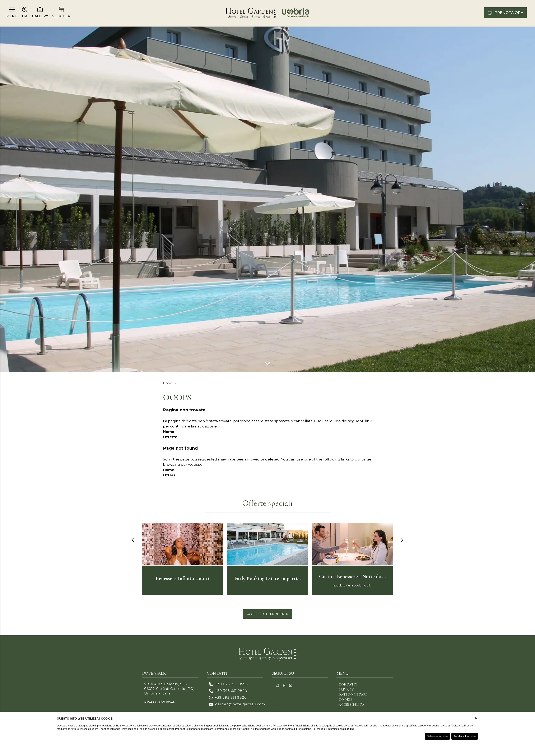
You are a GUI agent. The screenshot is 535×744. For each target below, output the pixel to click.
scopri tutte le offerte (267, 614)
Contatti (348, 684)
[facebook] (284, 685)
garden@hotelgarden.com (240, 704)
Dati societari (353, 694)
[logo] (267, 655)
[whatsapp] (290, 685)
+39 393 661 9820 (231, 691)
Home (168, 383)
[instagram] (277, 685)
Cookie (345, 699)
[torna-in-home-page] (268, 13)
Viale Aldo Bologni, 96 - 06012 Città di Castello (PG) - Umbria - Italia (170, 688)
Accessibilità (351, 704)
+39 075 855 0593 (231, 684)
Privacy (346, 689)
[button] (134, 540)
